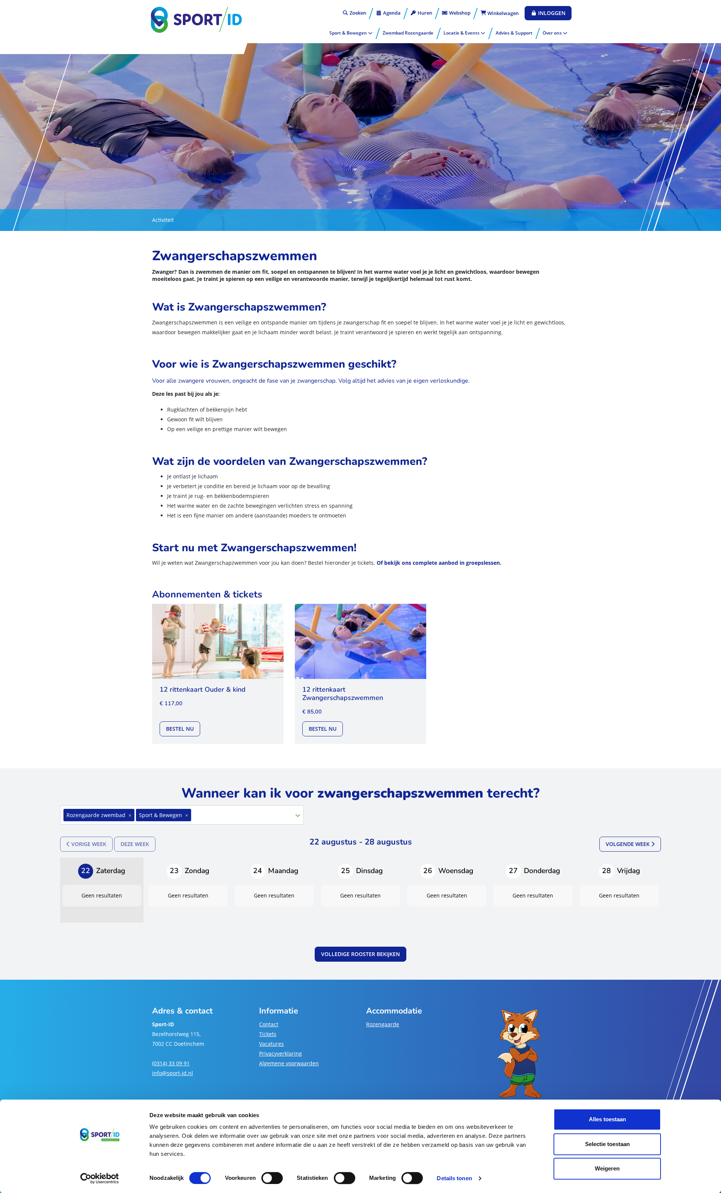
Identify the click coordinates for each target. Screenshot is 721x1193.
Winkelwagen (502, 13)
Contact (268, 1024)
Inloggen (551, 13)
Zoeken (357, 12)
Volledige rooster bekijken (360, 954)
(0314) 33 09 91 (171, 1063)
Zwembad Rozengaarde (408, 33)
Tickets (267, 1034)
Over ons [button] (553, 33)
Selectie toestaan (607, 1144)
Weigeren (607, 1168)
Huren (424, 12)
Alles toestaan (607, 1119)
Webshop (459, 12)
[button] (297, 815)
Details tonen (454, 1178)
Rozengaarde (382, 1024)
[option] (177, 815)
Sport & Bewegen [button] (348, 33)
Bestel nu (183, 728)
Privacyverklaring (280, 1053)
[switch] (272, 1178)
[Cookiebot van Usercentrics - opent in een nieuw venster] (100, 1178)
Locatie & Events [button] (462, 33)
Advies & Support (514, 33)
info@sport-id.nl (172, 1073)
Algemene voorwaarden (289, 1063)
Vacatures (271, 1043)
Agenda (391, 12)
